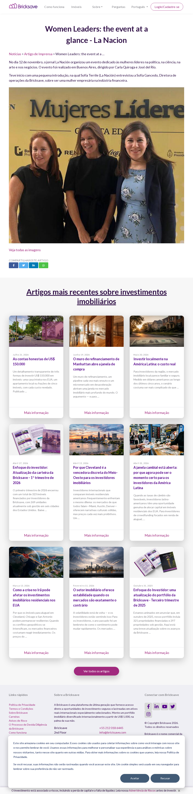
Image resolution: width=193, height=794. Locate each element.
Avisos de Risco (18, 720)
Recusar (165, 778)
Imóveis (76, 7)
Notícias (15, 54)
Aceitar (134, 778)
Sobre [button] (96, 7)
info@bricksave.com (112, 732)
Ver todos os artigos (96, 671)
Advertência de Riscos (142, 790)
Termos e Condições (21, 708)
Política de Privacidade (22, 704)
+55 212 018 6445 (111, 728)
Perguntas (118, 7)
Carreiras (14, 716)
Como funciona (54, 7)
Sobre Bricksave (18, 712)
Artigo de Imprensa (38, 54)
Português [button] (138, 7)
